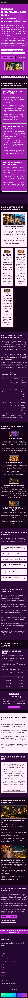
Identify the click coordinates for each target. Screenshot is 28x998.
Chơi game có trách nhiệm (8, 961)
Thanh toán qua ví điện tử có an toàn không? (12, 571)
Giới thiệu (3, 953)
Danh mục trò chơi (19, 76)
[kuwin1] (4, 2)
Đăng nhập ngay (8, 921)
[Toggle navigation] (25, 2)
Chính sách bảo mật (8, 782)
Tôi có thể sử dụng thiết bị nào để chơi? (13, 559)
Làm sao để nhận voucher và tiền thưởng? (11, 578)
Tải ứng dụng (4, 972)
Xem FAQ (22, 57)
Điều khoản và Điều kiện (7, 956)
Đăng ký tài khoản (9, 916)
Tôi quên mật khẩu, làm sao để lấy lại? (12, 553)
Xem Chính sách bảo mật (14, 790)
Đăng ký (3, 964)
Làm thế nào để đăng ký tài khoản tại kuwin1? (12, 548)
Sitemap (3, 975)
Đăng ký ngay (8, 57)
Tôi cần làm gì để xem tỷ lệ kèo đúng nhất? (12, 565)
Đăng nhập (4, 967)
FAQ (2, 969)
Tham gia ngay (14, 707)
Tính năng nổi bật (6, 76)
